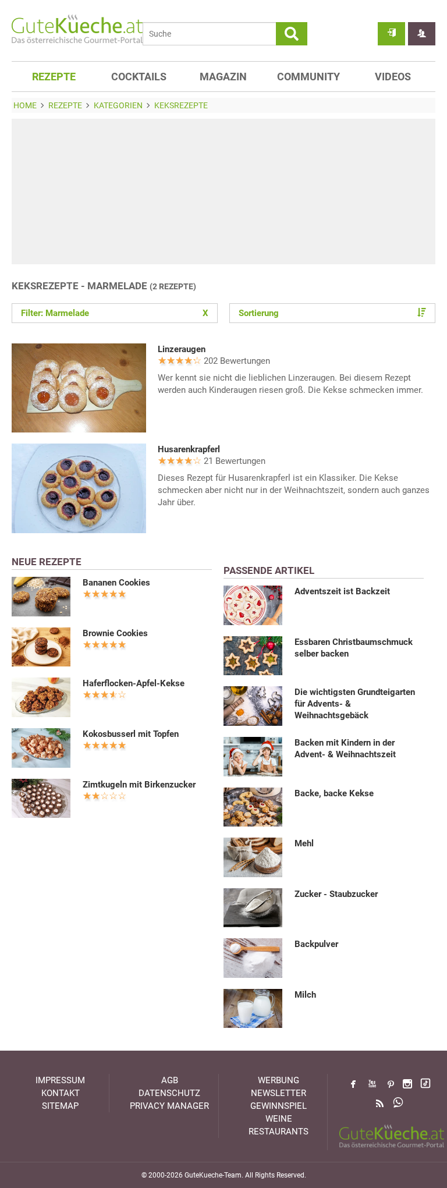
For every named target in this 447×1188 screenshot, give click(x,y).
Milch (305, 995)
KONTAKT (60, 1093)
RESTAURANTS (278, 1131)
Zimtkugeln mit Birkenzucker (139, 784)
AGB (169, 1080)
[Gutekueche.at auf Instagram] (407, 1083)
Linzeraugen (181, 349)
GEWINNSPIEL (278, 1106)
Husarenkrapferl (189, 449)
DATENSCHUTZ (169, 1093)
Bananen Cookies (116, 582)
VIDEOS (393, 76)
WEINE (278, 1118)
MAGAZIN (223, 76)
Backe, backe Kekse (334, 793)
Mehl (304, 843)
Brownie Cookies (115, 633)
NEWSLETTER (278, 1093)
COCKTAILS (138, 76)
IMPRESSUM (60, 1080)
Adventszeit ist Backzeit (342, 591)
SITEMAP (60, 1106)
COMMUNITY (308, 76)
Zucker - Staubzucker (336, 894)
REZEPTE (54, 76)
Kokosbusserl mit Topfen (131, 734)
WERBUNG (278, 1080)
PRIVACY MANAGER (169, 1106)
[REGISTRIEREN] (421, 33)
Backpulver (316, 944)
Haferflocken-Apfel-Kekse (134, 683)
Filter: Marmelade (114, 313)
